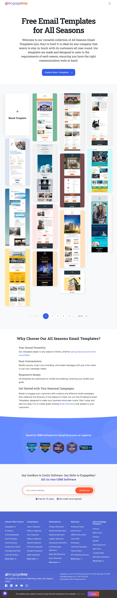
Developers (75, 543)
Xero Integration (33, 535)
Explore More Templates (57, 72)
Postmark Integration (35, 547)
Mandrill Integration (34, 543)
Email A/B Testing (11, 555)
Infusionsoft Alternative (57, 531)
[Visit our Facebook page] (6, 585)
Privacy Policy (26, 590)
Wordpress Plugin (77, 527)
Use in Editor (17, 159)
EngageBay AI (10, 527)
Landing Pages (98, 553)
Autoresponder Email (12, 551)
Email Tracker (76, 531)
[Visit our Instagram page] (27, 585)
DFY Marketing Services (80, 555)
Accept (93, 594)
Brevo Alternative (55, 558)
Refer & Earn (97, 533)
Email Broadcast (11, 543)
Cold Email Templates (79, 547)
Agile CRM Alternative (57, 554)
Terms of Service (15, 590)
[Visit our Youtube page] (21, 585)
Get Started (84, 490)
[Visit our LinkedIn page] (11, 585)
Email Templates (11, 539)
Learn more (80, 594)
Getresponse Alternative (58, 543)
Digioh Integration (33, 555)
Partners (96, 529)
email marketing (67, 404)
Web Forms (97, 549)
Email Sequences (99, 545)
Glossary (96, 537)
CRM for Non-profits (78, 535)
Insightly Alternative (56, 539)
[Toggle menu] (109, 3)
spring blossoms (79, 352)
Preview (17, 166)
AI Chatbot (9, 531)
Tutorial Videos (76, 551)
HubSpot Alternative (56, 527)
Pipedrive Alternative (56, 535)
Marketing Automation (101, 557)
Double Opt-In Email (12, 547)
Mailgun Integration (34, 539)
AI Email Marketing (12, 535)
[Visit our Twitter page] (16, 585)
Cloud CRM (75, 539)
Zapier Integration (33, 527)
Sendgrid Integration (34, 551)
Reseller (96, 541)
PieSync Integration (34, 531)
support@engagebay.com (68, 576)
